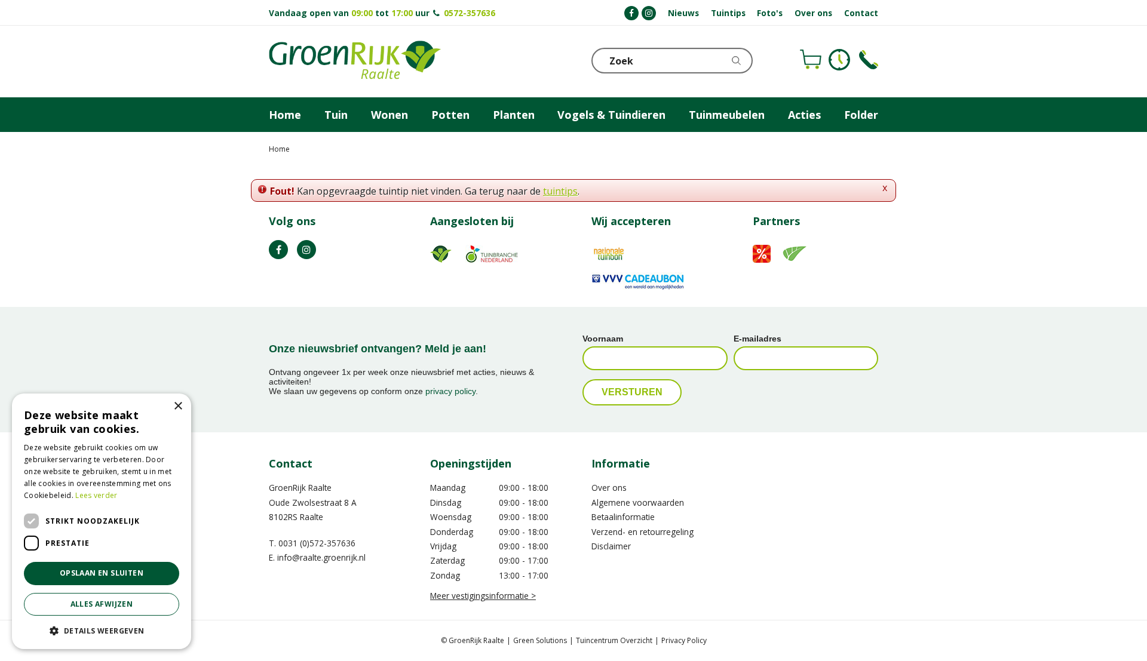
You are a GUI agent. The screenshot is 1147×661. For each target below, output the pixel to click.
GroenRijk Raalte (300, 487)
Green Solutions (540, 640)
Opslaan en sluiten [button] (101, 573)
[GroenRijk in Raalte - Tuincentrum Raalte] (355, 61)
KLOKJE (839, 60)
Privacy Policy (684, 640)
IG (306, 249)
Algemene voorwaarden (637, 502)
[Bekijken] (810, 59)
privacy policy (450, 391)
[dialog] (101, 521)
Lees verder (96, 495)
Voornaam (602, 338)
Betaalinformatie (623, 516)
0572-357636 (469, 13)
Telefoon (868, 60)
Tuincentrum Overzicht (614, 640)
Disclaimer (611, 546)
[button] (101, 630)
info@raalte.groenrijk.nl (321, 557)
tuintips (560, 191)
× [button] (177, 406)
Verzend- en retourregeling (642, 531)
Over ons (609, 487)
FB (278, 249)
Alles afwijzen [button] (101, 604)
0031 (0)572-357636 (316, 543)
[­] (631, 13)
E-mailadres (757, 338)
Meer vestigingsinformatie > (483, 595)
